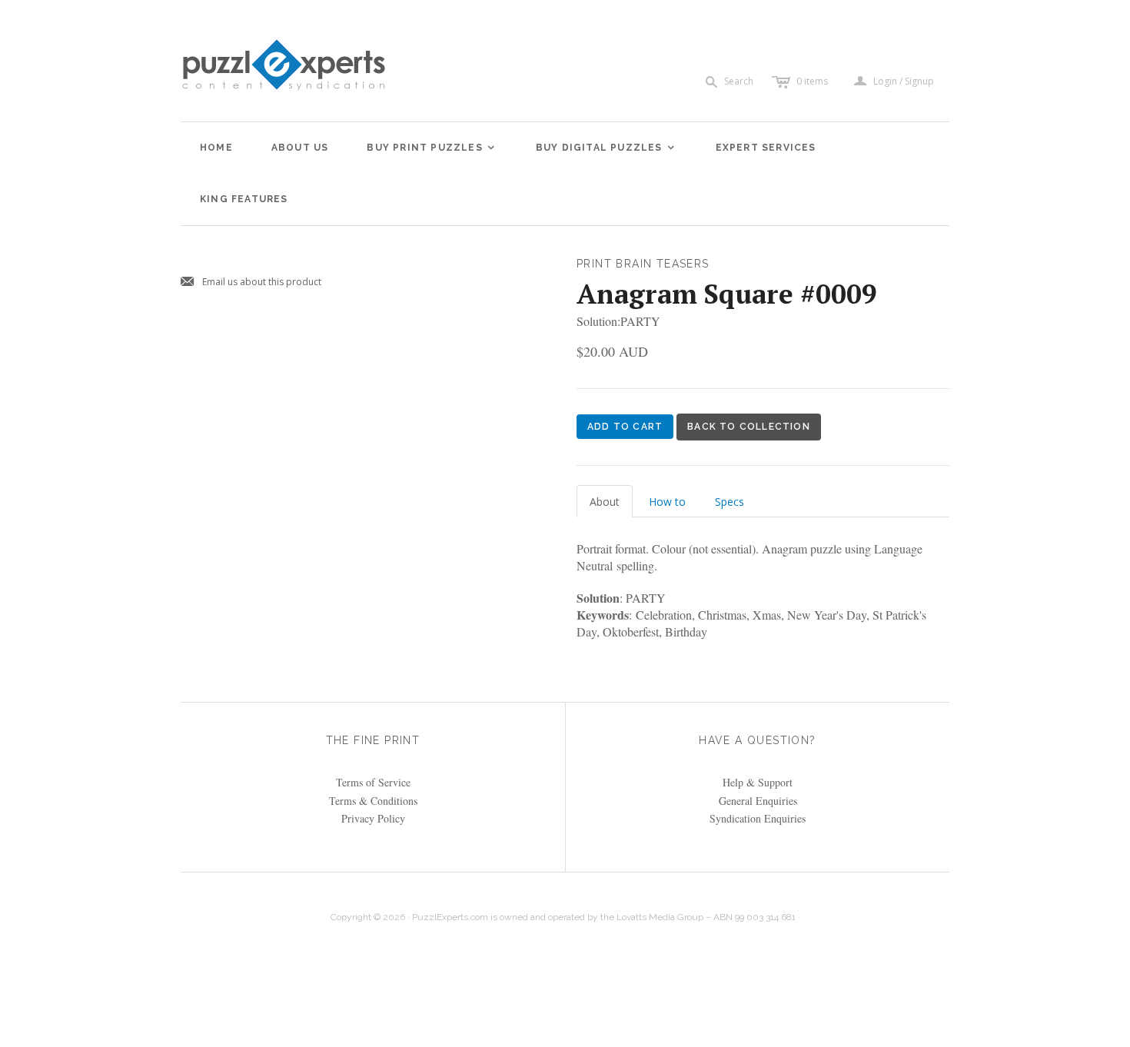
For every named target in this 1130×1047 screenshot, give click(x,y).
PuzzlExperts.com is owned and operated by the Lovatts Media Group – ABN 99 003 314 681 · (606, 917)
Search (738, 81)
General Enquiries (758, 800)
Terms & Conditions (373, 800)
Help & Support (758, 782)
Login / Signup (903, 81)
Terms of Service (373, 782)
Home (216, 147)
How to (667, 501)
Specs (729, 501)
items (812, 81)
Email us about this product (251, 282)
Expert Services (766, 147)
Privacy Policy (373, 818)
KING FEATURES (244, 199)
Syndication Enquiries (758, 818)
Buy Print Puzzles (431, 147)
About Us (300, 147)
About (605, 501)
